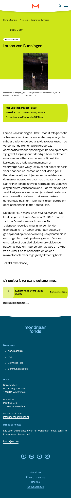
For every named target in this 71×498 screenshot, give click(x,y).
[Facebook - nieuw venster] (23, 456)
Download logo (15, 363)
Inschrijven (9, 441)
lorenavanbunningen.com (31, 112)
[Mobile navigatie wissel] (66, 5)
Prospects (24, 20)
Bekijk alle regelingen (14, 303)
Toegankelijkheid (35, 486)
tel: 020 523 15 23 (12, 413)
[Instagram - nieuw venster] (47, 456)
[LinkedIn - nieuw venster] (31, 456)
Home (5, 20)
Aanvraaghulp (15, 351)
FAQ (9, 357)
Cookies (35, 482)
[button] (60, 5)
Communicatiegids (17, 368)
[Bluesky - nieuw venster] (39, 456)
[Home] (35, 6)
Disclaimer (35, 472)
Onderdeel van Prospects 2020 (23, 117)
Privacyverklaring (35, 477)
